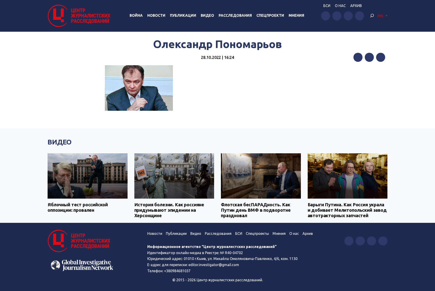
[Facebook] (357, 57)
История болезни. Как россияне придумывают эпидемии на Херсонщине (169, 210)
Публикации (183, 15)
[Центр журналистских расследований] (80, 16)
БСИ (326, 6)
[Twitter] (369, 57)
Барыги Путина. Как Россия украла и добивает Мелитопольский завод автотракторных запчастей (347, 210)
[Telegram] (380, 57)
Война (136, 15)
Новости (156, 15)
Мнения (296, 15)
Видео (207, 15)
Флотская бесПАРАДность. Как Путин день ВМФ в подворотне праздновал (256, 210)
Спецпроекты (257, 233)
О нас (340, 6)
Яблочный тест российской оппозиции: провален (78, 207)
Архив (356, 6)
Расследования (235, 15)
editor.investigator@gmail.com (213, 265)
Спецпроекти (270, 15)
